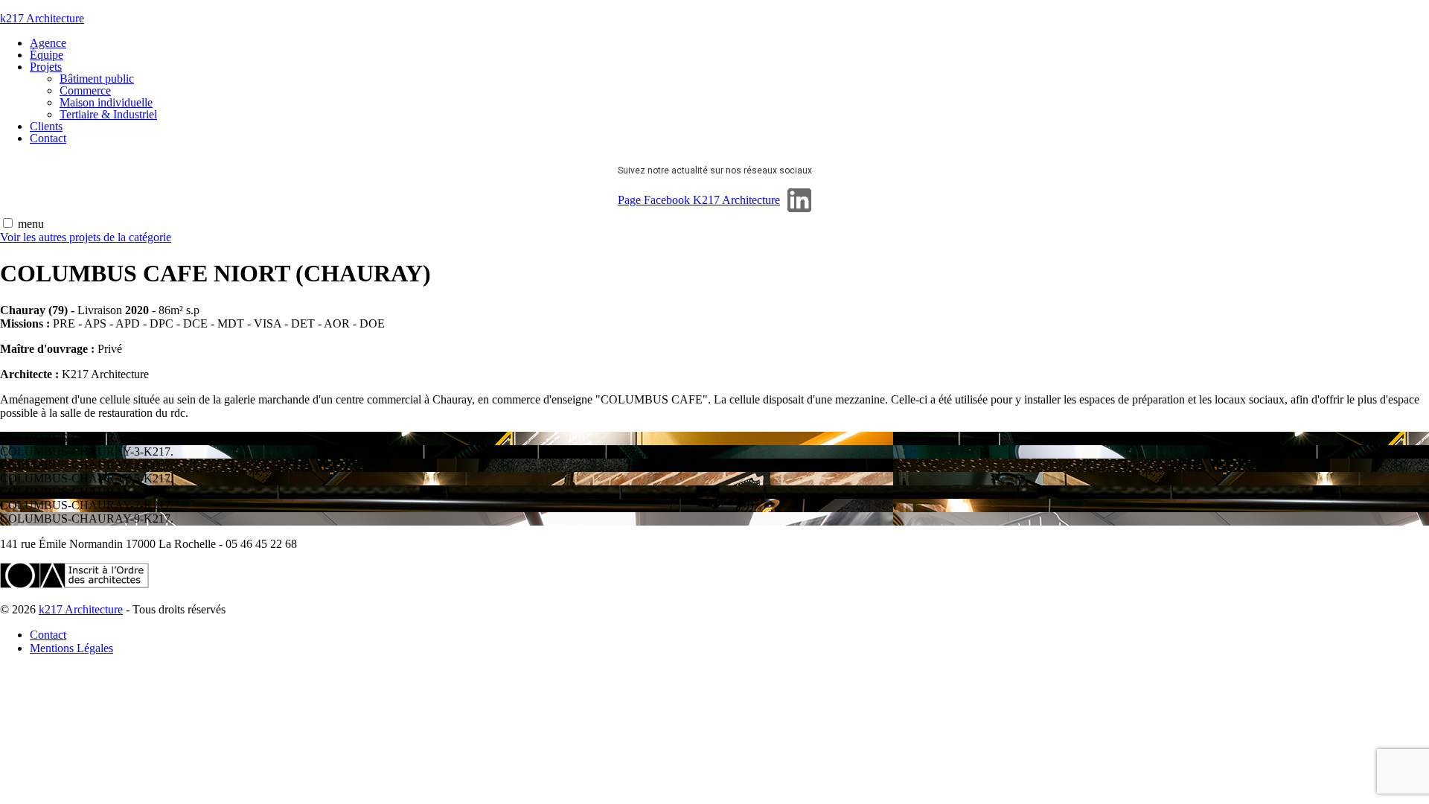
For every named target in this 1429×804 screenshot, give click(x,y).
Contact (48, 138)
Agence (48, 42)
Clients (46, 126)
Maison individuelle (106, 102)
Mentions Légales (71, 648)
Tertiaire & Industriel (108, 114)
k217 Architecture (42, 18)
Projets (46, 66)
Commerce (85, 90)
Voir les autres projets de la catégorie (85, 237)
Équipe (46, 54)
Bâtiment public (97, 78)
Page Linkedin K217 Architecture (799, 200)
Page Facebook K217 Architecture (699, 200)
